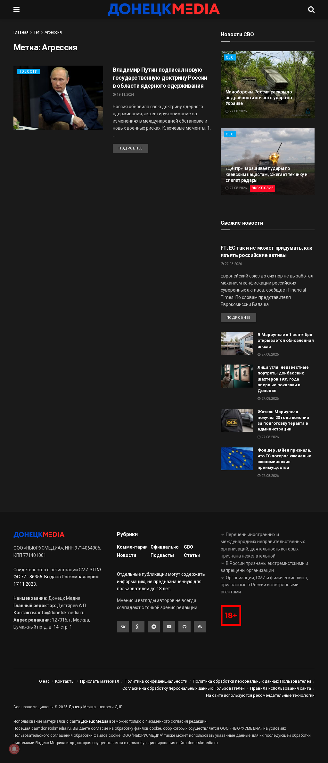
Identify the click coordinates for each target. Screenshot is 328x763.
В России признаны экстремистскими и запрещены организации (264, 567)
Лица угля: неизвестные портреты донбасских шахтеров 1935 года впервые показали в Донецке (283, 379)
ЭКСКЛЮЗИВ (262, 188)
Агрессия (53, 32)
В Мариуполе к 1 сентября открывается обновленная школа (286, 340)
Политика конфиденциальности (156, 681)
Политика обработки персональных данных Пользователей (252, 681)
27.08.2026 (237, 111)
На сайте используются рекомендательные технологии (260, 695)
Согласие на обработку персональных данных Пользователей (183, 688)
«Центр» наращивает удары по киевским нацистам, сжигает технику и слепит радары (267, 174)
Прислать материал (99, 681)
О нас (44, 681)
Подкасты (162, 555)
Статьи (192, 555)
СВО (230, 57)
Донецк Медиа (82, 707)
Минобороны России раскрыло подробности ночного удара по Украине (259, 97)
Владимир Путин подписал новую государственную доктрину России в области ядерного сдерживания (160, 77)
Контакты (65, 681)
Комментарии (132, 547)
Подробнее (131, 148)
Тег (36, 32)
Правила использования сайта (280, 688)
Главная (21, 32)
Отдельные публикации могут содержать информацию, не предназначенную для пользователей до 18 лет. (161, 581)
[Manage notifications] (14, 749)
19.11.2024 (125, 94)
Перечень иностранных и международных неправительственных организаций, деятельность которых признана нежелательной (263, 545)
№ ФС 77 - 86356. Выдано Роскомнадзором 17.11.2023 (57, 577)
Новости (28, 71)
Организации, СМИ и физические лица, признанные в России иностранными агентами (264, 585)
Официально (165, 547)
